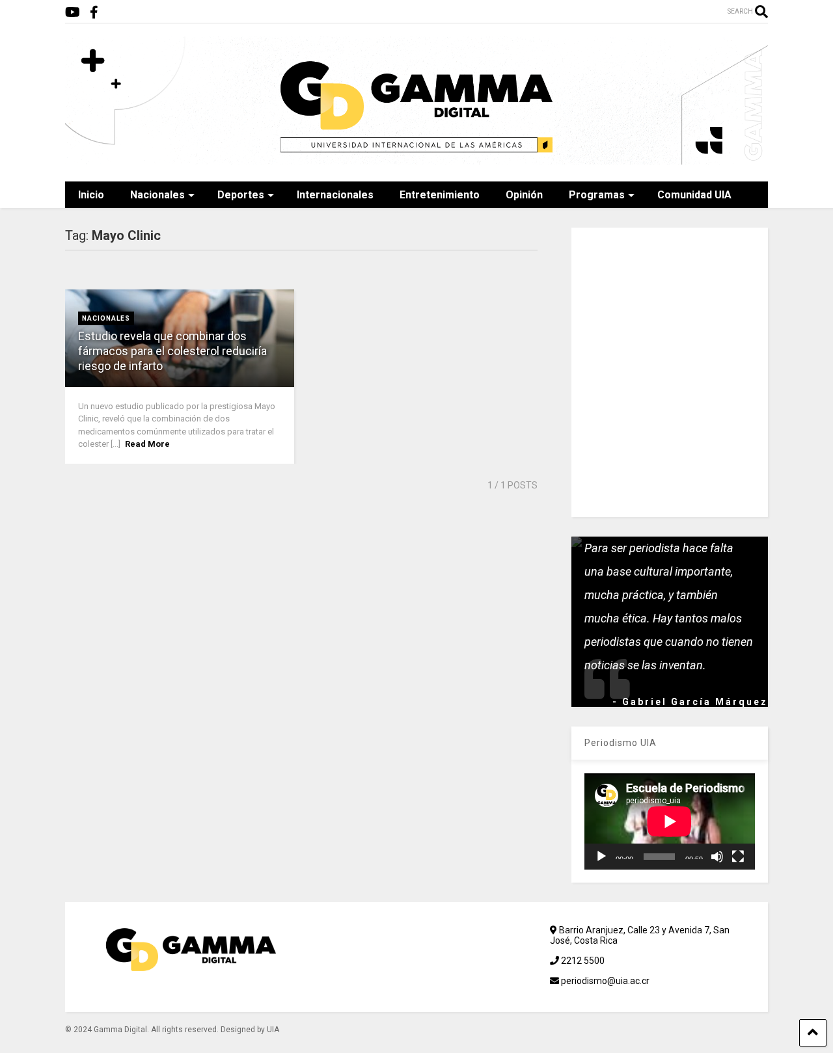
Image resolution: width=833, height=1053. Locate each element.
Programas (597, 195)
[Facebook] (94, 12)
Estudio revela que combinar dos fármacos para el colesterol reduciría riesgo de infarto (172, 351)
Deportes (240, 195)
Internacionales (335, 195)
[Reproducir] (601, 856)
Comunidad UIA (694, 195)
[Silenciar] (717, 856)
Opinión (524, 195)
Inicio (91, 195)
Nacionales (157, 195)
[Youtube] (72, 12)
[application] (669, 821)
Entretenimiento (440, 195)
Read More (147, 444)
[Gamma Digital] (416, 158)
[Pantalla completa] (737, 856)
